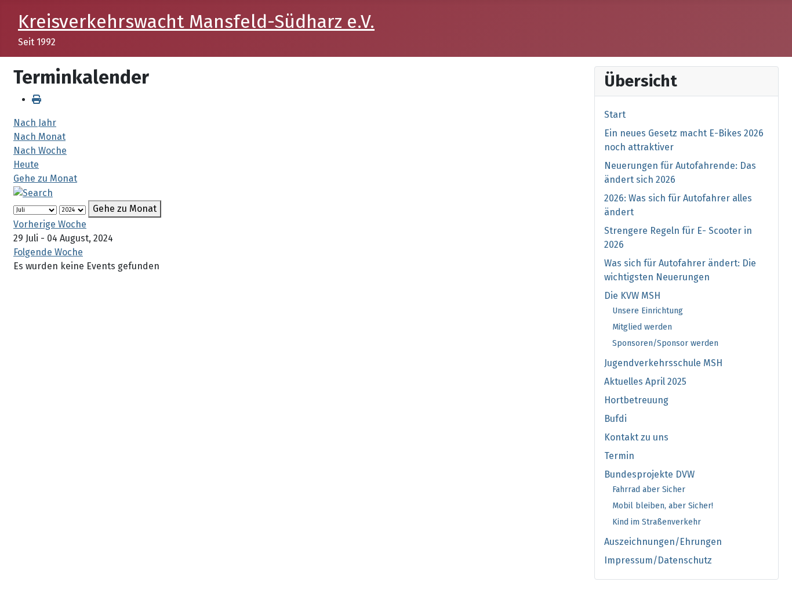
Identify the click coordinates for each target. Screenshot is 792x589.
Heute (26, 164)
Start (615, 114)
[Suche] (33, 192)
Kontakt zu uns (636, 437)
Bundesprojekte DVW (649, 474)
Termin (619, 455)
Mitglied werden (642, 327)
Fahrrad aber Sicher (648, 489)
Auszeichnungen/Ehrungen (663, 541)
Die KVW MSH (632, 295)
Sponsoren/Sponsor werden (665, 343)
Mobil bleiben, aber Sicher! (662, 506)
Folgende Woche (48, 252)
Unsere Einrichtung (647, 311)
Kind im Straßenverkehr (656, 522)
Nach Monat (39, 136)
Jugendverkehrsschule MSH (663, 362)
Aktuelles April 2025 (645, 381)
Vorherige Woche (49, 224)
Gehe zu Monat (45, 178)
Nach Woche (40, 150)
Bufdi (615, 418)
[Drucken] (36, 99)
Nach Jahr (34, 122)
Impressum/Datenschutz (658, 560)
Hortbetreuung (636, 400)
